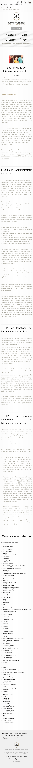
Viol (4, 717)
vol (3, 723)
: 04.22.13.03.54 (7, 4)
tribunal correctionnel (8, 710)
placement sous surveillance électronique (14, 671)
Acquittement (6, 556)
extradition (5, 623)
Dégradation (6, 602)
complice (5, 580)
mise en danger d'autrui (9, 655)
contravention (6, 592)
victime (5, 715)
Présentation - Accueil (7, 733)
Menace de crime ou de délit (10, 648)
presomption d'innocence (9, 684)
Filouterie (5, 626)
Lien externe (16, 75)
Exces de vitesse (7, 618)
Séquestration (6, 698)
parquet (5, 664)
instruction (5, 636)
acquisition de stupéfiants (9, 554)
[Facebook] (21, 2)
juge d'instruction (7, 641)
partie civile (6, 665)
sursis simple (6, 701)
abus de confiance (8, 549)
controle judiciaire (7, 595)
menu (17, 28)
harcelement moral (8, 630)
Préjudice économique (9, 679)
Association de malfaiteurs (10, 572)
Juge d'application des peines (11, 640)
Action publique (7, 560)
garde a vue (6, 628)
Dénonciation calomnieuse (10, 607)
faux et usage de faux (8, 624)
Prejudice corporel (8, 677)
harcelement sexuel (8, 631)
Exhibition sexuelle (8, 619)
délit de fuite (6, 606)
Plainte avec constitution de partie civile (13, 672)
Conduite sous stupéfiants (10, 589)
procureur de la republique (10, 688)
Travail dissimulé (7, 708)
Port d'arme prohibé (8, 676)
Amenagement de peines (9, 566)
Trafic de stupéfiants (8, 705)
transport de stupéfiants (9, 706)
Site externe (11, 738)
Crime (4, 599)
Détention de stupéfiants (9, 611)
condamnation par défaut (9, 582)
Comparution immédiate (9, 578)
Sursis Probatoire (7, 700)
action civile (6, 558)
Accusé (5, 553)
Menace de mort (7, 650)
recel (4, 693)
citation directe (7, 577)
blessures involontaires (9, 575)
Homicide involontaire (8, 633)
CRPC (4, 601)
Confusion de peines (8, 590)
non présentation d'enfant (9, 659)
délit (4, 604)
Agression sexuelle (8, 563)
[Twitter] (17, 2)
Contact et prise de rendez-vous (16, 536)
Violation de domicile (8, 718)
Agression (5, 561)
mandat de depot (7, 647)
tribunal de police (7, 711)
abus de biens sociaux (9, 548)
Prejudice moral (7, 681)
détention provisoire (8, 613)
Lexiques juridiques (12, 737)
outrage (5, 662)
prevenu (5, 686)
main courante (6, 643)
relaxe (4, 696)
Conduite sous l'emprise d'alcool (11, 587)
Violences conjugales (8, 722)
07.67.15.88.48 (17, 4)
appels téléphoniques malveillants (12, 568)
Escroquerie (6, 616)
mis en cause (6, 653)
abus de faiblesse (7, 551)
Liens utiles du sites (10, 735)
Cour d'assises (7, 597)
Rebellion (5, 691)
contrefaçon (6, 594)
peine (4, 667)
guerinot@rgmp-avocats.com (10, 7)
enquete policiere (7, 614)
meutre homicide (7, 652)
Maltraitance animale (8, 645)
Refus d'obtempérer (8, 694)
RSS (5, 738)
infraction (5, 635)
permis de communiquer (9, 669)
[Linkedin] (25, 2)
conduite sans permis (8, 585)
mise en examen (7, 657)
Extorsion (5, 621)
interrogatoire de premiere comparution (13, 638)
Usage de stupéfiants (8, 713)
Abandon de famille (8, 546)
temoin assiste (6, 703)
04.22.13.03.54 (23, 756)
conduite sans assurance (9, 583)
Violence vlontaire (7, 720)
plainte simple (6, 674)
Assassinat (6, 570)
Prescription (6, 682)
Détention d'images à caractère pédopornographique (17, 609)
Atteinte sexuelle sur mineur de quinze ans (14, 573)
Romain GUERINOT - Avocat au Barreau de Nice (16, 749)
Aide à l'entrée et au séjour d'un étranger (14, 565)
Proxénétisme (6, 689)
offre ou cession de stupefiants (11, 660)
